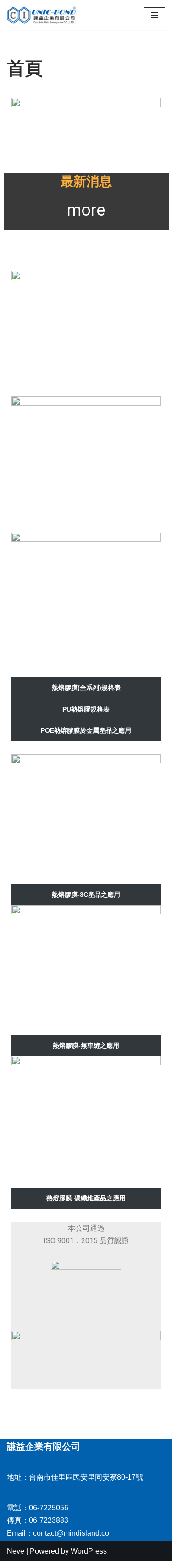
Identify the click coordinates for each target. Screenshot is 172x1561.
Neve (15, 1551)
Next (149, 121)
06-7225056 (48, 1508)
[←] (41, 15)
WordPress (89, 1551)
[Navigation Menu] (154, 15)
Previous (23, 121)
